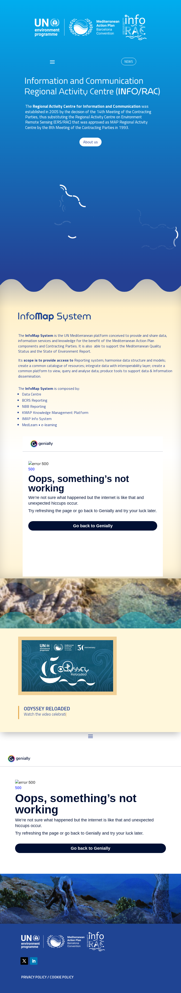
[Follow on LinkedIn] (33, 961)
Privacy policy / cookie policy (47, 977)
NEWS (128, 61)
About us (90, 142)
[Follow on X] (24, 961)
